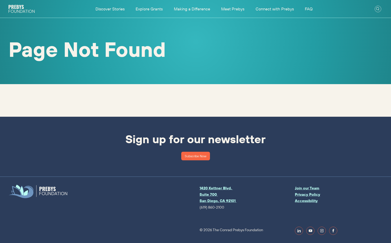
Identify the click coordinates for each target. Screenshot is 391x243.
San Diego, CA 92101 (218, 200)
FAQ (309, 8)
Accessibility (306, 200)
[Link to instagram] (322, 231)
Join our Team (307, 188)
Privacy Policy (307, 194)
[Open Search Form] (377, 8)
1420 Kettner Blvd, (216, 188)
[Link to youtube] (310, 231)
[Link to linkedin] (299, 231)
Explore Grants (149, 8)
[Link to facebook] (333, 231)
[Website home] (22, 9)
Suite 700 (209, 194)
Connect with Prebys (275, 8)
